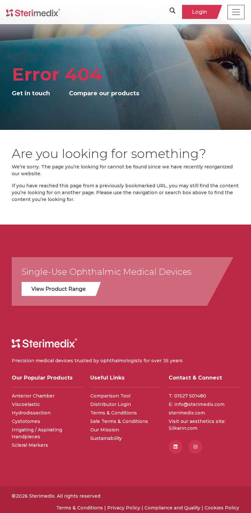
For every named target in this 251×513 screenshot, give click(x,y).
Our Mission (104, 430)
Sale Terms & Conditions (119, 421)
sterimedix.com (187, 413)
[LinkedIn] (179, 447)
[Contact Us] (36, 93)
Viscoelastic (26, 404)
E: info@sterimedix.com (197, 404)
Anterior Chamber (33, 396)
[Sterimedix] (33, 12)
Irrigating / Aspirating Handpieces (37, 433)
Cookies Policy (222, 508)
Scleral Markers (30, 445)
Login (199, 12)
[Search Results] (172, 12)
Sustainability (106, 438)
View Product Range (58, 289)
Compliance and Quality (172, 508)
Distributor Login (110, 404)
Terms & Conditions (113, 413)
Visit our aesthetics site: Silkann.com (197, 424)
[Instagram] (198, 447)
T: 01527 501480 (187, 396)
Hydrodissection (31, 413)
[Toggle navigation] (235, 12)
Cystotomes (26, 421)
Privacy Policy (123, 508)
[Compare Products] (122, 93)
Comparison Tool (110, 396)
